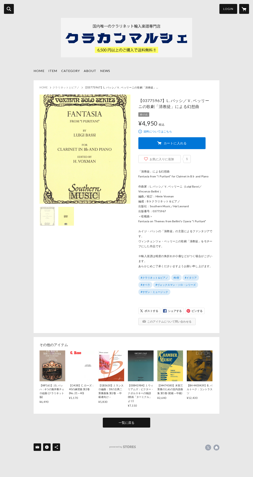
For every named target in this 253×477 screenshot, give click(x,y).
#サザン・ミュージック (154, 291)
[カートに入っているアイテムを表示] (244, 9)
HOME (39, 71)
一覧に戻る (126, 422)
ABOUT (90, 71)
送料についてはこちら (157, 131)
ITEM (52, 71)
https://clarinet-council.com (216, 447)
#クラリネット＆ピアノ (154, 277)
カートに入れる (175, 143)
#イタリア (191, 277)
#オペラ (145, 284)
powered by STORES (122, 446)
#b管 (176, 277)
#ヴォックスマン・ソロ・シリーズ (176, 284)
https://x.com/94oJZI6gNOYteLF (208, 447)
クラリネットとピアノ (66, 87)
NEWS (105, 71)
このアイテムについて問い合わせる (169, 321)
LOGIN (228, 8)
